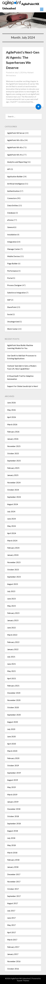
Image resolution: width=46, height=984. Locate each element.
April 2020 (11, 744)
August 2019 (12, 780)
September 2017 (14, 896)
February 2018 (13, 860)
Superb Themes (23, 980)
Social (9, 314)
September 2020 (14, 715)
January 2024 (12, 555)
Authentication (13, 191)
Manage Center (13, 249)
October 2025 (13, 453)
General (10, 227)
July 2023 (11, 591)
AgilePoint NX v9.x (15, 155)
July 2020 (11, 729)
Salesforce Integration (16, 292)
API (8, 169)
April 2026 (11, 417)
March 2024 (12, 540)
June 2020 (11, 736)
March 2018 (12, 853)
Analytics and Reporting (17, 162)
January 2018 (12, 867)
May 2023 (11, 606)
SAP (9, 300)
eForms (10, 220)
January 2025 (12, 475)
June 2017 (11, 918)
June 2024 (11, 519)
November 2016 (13, 961)
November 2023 (13, 562)
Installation (12, 234)
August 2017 (12, 903)
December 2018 (13, 809)
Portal (10, 278)
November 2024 (13, 482)
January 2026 (12, 439)
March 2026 (12, 424)
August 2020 (12, 722)
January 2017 (12, 954)
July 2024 (11, 511)
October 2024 (13, 490)
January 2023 (12, 620)
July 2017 (11, 911)
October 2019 (13, 765)
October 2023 (13, 569)
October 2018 (13, 816)
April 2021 (11, 678)
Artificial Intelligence (15, 184)
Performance (12, 271)
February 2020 (13, 758)
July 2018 (11, 838)
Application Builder (15, 176)
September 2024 (14, 497)
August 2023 (12, 584)
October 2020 (13, 707)
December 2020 (13, 693)
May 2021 (11, 671)
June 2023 (11, 599)
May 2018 (11, 845)
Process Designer (14, 285)
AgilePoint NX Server (16, 133)
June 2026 (11, 402)
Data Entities (12, 205)
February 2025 (13, 468)
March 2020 (12, 751)
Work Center (12, 329)
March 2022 (12, 635)
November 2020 (13, 700)
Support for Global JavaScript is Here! (22, 386)
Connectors (12, 198)
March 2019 (12, 794)
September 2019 (14, 773)
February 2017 (13, 947)
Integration (12, 242)
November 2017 (13, 881)
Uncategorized (13, 321)
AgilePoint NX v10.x (15, 140)
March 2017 (12, 940)
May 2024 (11, 526)
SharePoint (11, 307)
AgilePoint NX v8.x (15, 147)
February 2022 (13, 642)
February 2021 (13, 686)
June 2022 (11, 628)
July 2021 (11, 657)
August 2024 (12, 504)
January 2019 (12, 802)
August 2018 (12, 831)
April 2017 (11, 932)
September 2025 (14, 461)
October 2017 (13, 889)
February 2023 (13, 613)
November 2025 (13, 446)
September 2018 (14, 823)
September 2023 (14, 577)
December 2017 (13, 874)
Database (11, 213)
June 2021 (11, 664)
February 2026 (13, 432)
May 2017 (11, 925)
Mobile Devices (13, 256)
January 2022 (12, 649)
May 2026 (11, 410)
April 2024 (11, 533)
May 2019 (11, 787)
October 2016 (13, 969)
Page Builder (12, 263)
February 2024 (13, 548)
